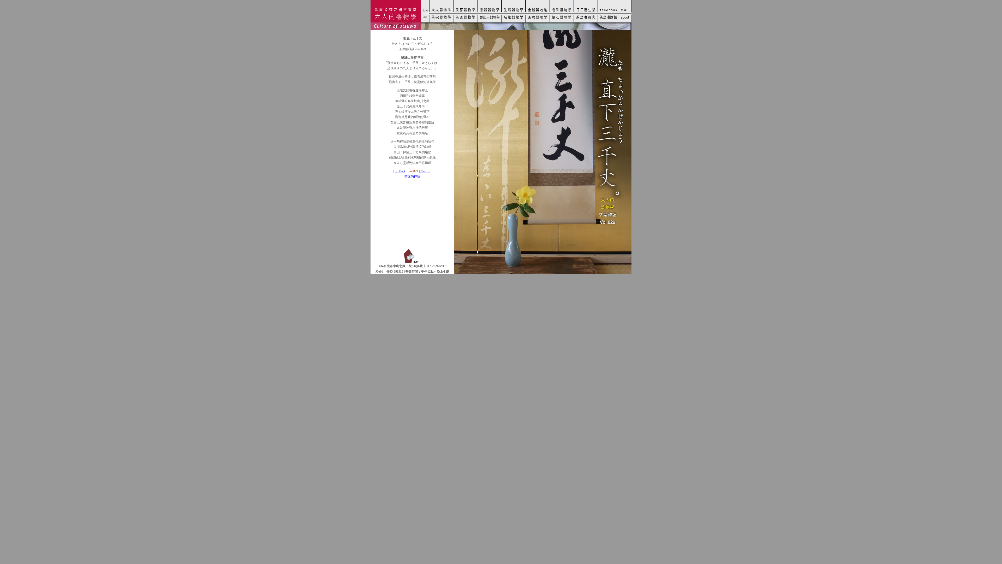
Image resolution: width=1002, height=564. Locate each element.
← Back (400, 171)
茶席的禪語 (412, 176)
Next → (425, 171)
